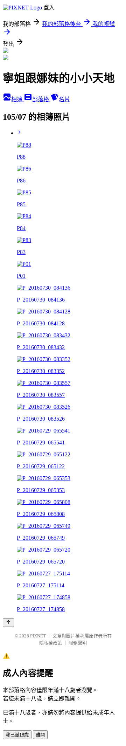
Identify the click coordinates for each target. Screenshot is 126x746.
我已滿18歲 (17, 735)
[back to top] (8, 622)
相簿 (17, 99)
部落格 (41, 99)
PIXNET (38, 635)
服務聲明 (78, 642)
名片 (64, 99)
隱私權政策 (50, 642)
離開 (40, 735)
